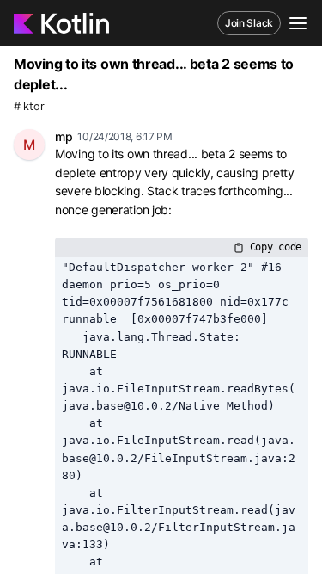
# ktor (29, 106)
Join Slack (249, 22)
